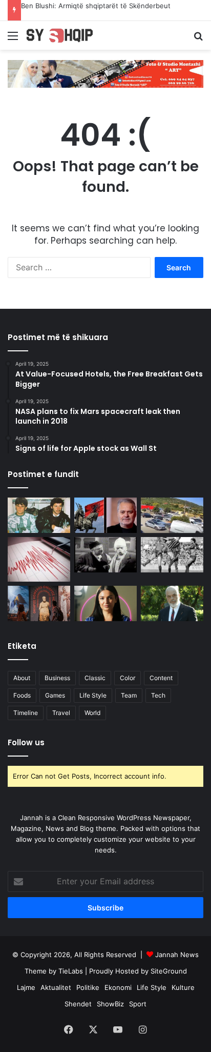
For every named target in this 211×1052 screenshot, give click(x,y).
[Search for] (198, 39)
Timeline (25, 713)
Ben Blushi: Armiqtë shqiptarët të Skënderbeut (96, 6)
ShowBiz (110, 1004)
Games (55, 695)
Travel (61, 713)
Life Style (93, 695)
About (21, 678)
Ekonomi (118, 987)
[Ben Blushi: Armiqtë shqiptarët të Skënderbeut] (105, 515)
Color (127, 678)
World (92, 713)
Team (129, 695)
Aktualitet (55, 987)
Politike (87, 987)
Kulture (183, 987)
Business (57, 678)
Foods (22, 695)
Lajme (26, 987)
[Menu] (13, 39)
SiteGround (169, 971)
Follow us (26, 742)
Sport (137, 1004)
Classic (95, 678)
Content (161, 678)
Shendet (78, 1004)
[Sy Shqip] (67, 35)
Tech (158, 695)
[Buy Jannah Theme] (105, 73)
